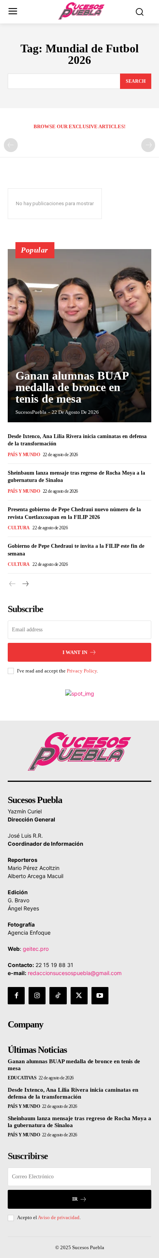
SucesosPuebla (30, 412)
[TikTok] (57, 995)
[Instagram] (37, 995)
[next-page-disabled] (148, 145)
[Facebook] (16, 995)
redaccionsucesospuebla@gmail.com (75, 973)
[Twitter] (79, 995)
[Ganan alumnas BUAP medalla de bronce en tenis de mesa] (79, 335)
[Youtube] (99, 995)
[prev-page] (11, 145)
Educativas (22, 1078)
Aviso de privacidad (59, 1217)
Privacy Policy (82, 671)
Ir (75, 1199)
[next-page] (25, 584)
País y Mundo (24, 454)
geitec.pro (36, 948)
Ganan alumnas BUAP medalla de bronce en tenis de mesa (72, 387)
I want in (75, 652)
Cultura (19, 527)
